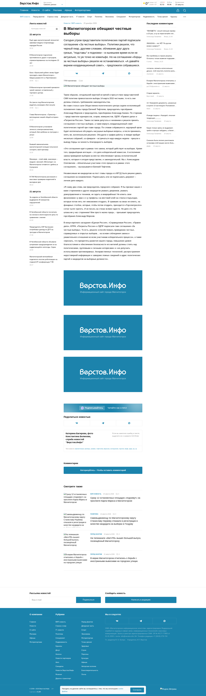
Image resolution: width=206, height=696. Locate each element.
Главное (24, 10)
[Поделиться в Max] (129, 73)
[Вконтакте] (117, 621)
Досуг (58, 650)
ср (136, 449)
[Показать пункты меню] (184, 17)
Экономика (109, 17)
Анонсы (59, 654)
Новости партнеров (63, 658)
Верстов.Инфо (74, 442)
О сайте (46, 10)
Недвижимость (148, 17)
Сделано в (35, 692)
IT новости (80, 17)
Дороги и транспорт (63, 678)
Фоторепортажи (82, 10)
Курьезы (174, 17)
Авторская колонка (88, 666)
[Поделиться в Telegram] (103, 73)
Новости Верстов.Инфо (65, 670)
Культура (84, 658)
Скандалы (59, 666)
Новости (35, 10)
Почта (83, 674)
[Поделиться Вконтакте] (77, 73)
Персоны (84, 654)
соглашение (114, 449)
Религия (59, 674)
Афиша (68, 10)
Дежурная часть (67, 17)
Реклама (57, 10)
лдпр (130, 449)
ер (134, 449)
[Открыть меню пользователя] (178, 10)
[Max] (164, 621)
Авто (57, 662)
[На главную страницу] (29, 3)
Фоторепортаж (134, 17)
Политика (98, 17)
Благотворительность (89, 670)
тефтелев (99, 449)
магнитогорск (79, 449)
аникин (93, 449)
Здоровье (85, 646)
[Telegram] (141, 621)
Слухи (83, 650)
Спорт (89, 17)
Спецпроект (121, 17)
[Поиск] (184, 10)
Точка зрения (162, 17)
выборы (87, 449)
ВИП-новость (25, 17)
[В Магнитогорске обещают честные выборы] (103, 288)
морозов (106, 449)
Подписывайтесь (94, 408)
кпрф (126, 449)
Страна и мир (52, 17)
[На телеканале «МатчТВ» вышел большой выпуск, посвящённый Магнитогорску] (76, 540)
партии (121, 449)
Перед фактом (38, 17)
